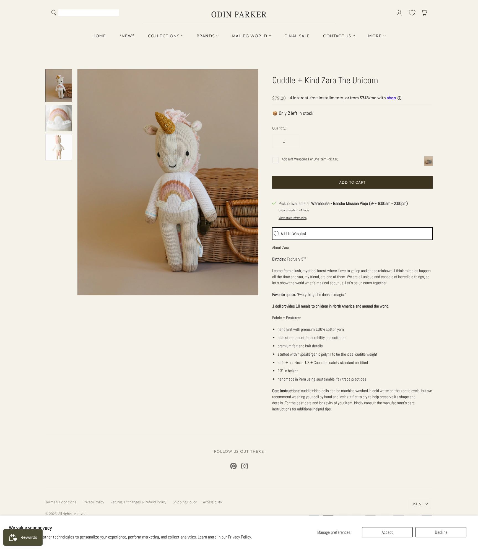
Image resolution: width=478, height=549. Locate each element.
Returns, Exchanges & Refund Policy (138, 501)
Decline (441, 532)
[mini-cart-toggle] (425, 12)
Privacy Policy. (240, 537)
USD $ (416, 503)
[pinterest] (233, 466)
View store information (292, 218)
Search (113, 13)
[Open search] (54, 12)
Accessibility (212, 501)
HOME (99, 35)
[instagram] (244, 466)
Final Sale (297, 35)
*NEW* (127, 35)
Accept (387, 532)
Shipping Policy (185, 501)
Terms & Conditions (60, 501)
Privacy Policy (93, 501)
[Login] (399, 12)
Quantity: (279, 128)
